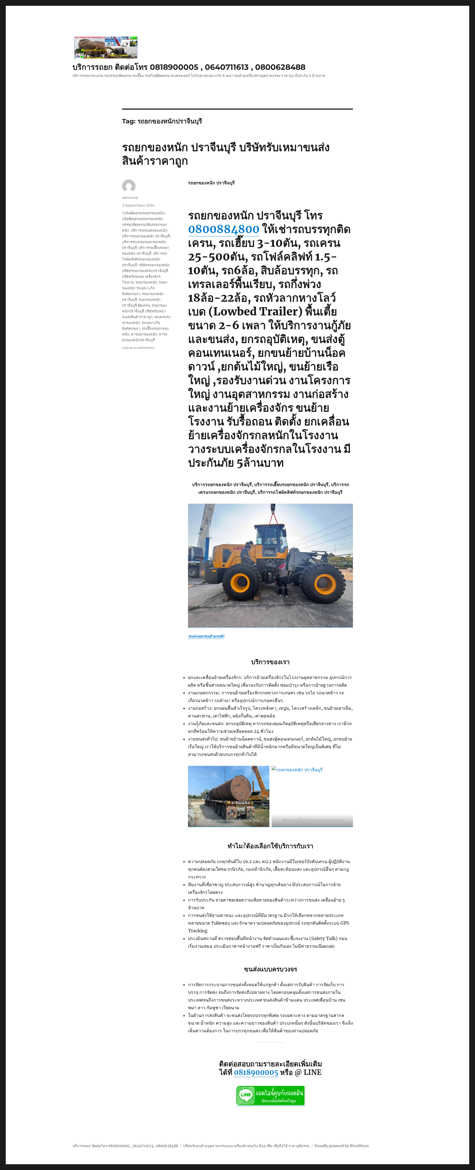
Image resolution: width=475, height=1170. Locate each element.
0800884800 (223, 229)
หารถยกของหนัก (144, 334)
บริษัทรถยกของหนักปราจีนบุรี (145, 270)
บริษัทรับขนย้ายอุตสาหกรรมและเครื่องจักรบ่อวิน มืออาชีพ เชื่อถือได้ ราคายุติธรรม (246, 1146)
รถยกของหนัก (146, 282)
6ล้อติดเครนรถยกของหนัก (142, 219)
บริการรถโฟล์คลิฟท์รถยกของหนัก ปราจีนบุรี (144, 259)
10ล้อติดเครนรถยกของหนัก (143, 213)
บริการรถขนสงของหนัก (149, 230)
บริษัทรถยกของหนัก (154, 265)
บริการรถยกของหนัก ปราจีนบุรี (146, 236)
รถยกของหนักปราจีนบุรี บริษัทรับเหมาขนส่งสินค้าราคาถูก (144, 311)
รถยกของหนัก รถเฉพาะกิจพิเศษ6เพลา (144, 288)
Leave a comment (138, 347)
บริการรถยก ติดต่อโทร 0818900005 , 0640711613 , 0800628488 (189, 67)
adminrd (130, 197)
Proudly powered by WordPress (341, 1146)
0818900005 (256, 1072)
